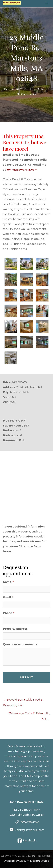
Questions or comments (20, 644)
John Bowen (37, 89)
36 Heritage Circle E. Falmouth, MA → (29, 714)
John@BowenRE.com (21, 169)
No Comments (26, 94)
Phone (8, 613)
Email (8, 597)
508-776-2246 (30, 822)
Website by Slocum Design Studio (26, 860)
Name (8, 582)
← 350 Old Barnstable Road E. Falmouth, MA (23, 700)
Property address (15, 628)
